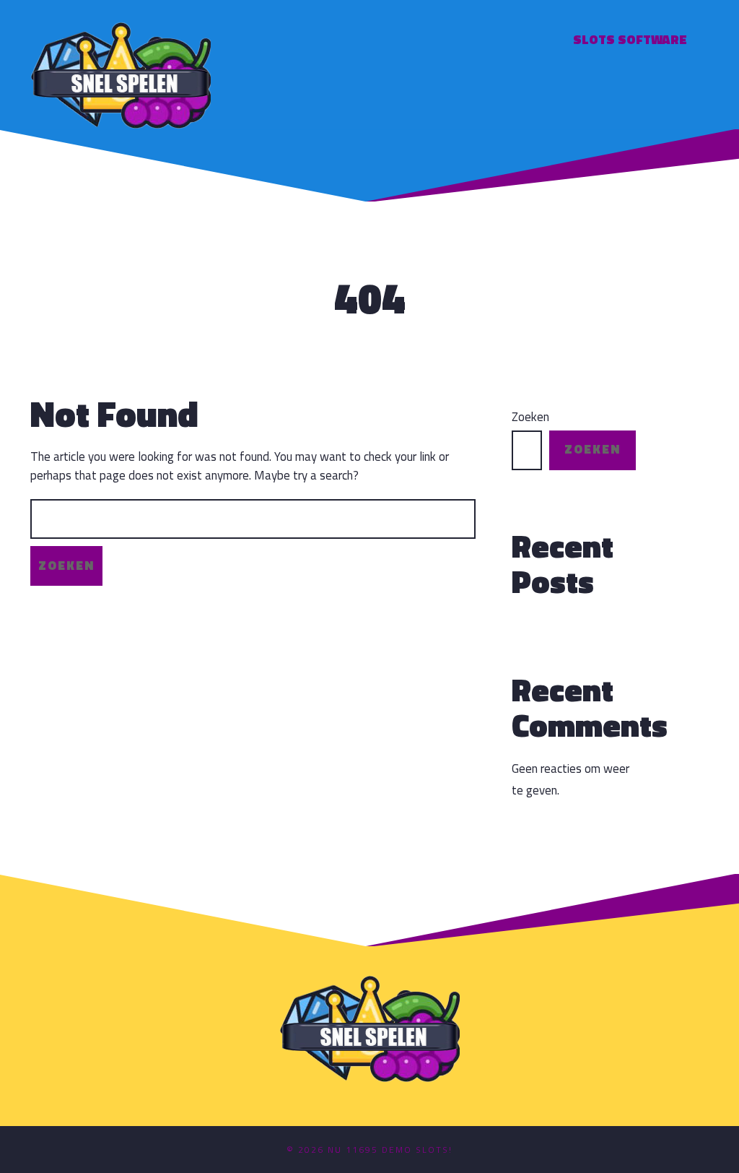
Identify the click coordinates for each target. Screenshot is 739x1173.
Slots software (630, 39)
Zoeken (530, 417)
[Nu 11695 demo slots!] (120, 73)
